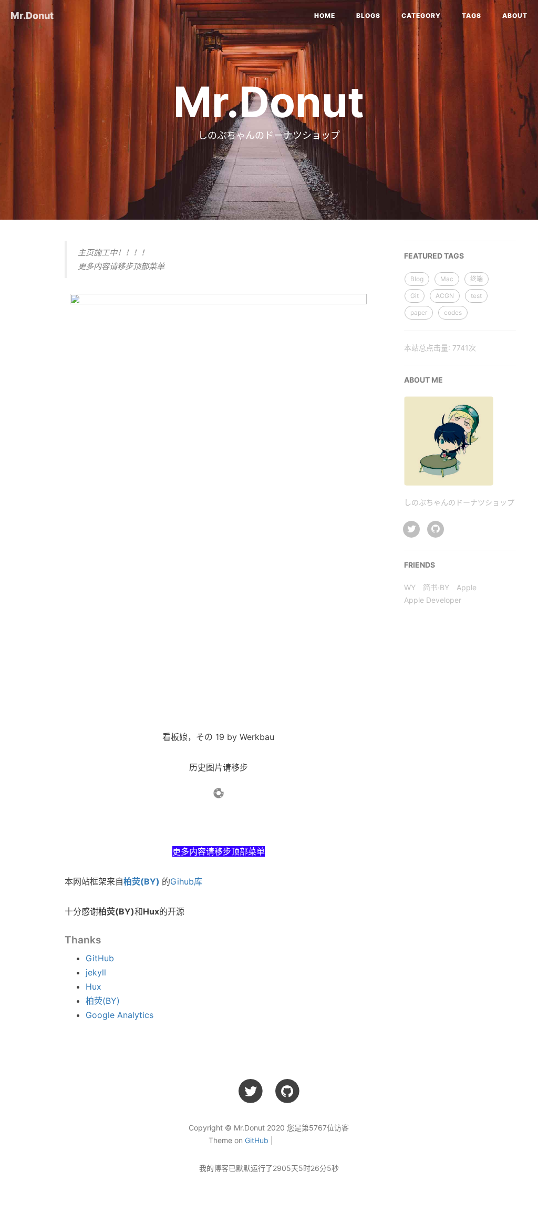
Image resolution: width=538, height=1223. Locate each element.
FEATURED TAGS (434, 255)
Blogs (368, 15)
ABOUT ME (423, 379)
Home (324, 15)
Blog (416, 279)
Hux (93, 986)
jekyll (96, 972)
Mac (446, 279)
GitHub (100, 958)
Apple (467, 587)
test (476, 296)
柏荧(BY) (141, 881)
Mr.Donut (32, 15)
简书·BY (436, 587)
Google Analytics (119, 1015)
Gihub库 (186, 881)
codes (453, 312)
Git (414, 296)
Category (421, 15)
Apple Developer (432, 599)
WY (410, 587)
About (514, 15)
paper (418, 312)
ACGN (445, 296)
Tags (471, 15)
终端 (476, 279)
